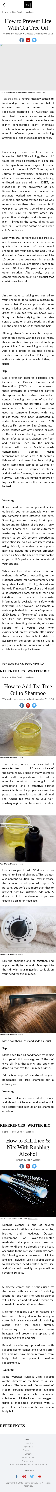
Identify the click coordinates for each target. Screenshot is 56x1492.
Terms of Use (28, 1457)
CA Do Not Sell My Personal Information (28, 1465)
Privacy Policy (28, 1461)
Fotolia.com (40, 92)
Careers (28, 1454)
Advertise (28, 1447)
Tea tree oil (9, 98)
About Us (28, 1443)
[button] (21, 40)
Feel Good (17, 12)
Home (5, 12)
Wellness (30, 12)
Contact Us (28, 1450)
